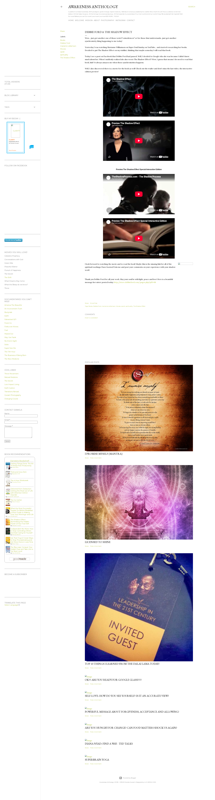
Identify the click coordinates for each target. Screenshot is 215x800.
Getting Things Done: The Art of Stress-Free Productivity (22, 465)
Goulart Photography (12, 395)
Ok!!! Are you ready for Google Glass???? (113, 679)
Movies (63, 49)
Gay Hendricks (16, 553)
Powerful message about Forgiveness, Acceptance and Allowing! (132, 711)
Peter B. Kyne (16, 501)
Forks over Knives (11, 327)
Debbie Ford (65, 43)
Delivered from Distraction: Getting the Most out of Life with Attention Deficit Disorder (22, 492)
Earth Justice (9, 388)
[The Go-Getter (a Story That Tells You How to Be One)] (8, 505)
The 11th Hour (9, 352)
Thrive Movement (11, 374)
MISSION (89, 20)
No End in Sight (10, 341)
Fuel (6, 330)
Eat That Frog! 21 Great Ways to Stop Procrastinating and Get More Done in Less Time (22, 540)
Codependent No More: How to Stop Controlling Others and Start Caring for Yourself (22, 531)
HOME (71, 20)
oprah (62, 52)
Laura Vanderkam (12, 516)
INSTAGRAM (120, 20)
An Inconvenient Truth (13, 309)
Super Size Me (10, 348)
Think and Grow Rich (19, 472)
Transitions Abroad (11, 392)
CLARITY (12, 140)
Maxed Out (8, 334)
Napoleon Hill (16, 473)
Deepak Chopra (16, 525)
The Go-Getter (16, 500)
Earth (6, 316)
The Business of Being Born (15, 355)
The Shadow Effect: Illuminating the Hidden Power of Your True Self (20, 522)
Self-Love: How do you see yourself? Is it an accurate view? (127, 696)
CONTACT (131, 20)
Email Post (93, 303)
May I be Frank (10, 337)
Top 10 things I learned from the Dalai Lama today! (122, 663)
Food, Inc (8, 323)
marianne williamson (68, 46)
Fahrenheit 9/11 (10, 319)
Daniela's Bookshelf (19, 461)
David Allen (15, 467)
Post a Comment (91, 318)
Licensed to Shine (98, 542)
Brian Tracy (15, 543)
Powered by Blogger (129, 778)
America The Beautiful (13, 305)
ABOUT (97, 20)
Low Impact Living (11, 384)
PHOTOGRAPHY (107, 20)
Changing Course (11, 399)
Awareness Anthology (93, 6)
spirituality (64, 55)
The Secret (8, 381)
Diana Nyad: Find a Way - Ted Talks (109, 743)
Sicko (6, 345)
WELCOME (79, 20)
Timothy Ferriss (16, 482)
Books (62, 40)
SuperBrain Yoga (97, 759)
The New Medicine (11, 359)
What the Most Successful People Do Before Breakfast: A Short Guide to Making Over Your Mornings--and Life (22, 511)
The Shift (7, 277)
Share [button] (62, 31)
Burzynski (8, 312)
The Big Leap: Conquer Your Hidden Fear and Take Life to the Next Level (22, 549)
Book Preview (12, 150)
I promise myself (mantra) (103, 453)
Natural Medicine (11, 377)
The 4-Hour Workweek (19, 480)
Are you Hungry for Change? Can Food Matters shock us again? (131, 727)
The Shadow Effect (67, 58)
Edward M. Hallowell (13, 496)
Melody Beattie (16, 534)
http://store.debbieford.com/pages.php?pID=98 (135, 282)
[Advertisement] (139, 340)
